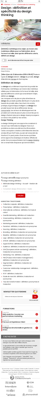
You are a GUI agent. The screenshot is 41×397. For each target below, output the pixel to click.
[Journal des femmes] (10, 382)
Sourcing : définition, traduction (14, 229)
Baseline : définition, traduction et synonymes (19, 235)
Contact (36, 368)
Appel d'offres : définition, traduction (16, 243)
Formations (8, 309)
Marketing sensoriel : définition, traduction (18, 223)
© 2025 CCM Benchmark (25, 374)
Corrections (25, 372)
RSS (20, 372)
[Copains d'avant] (10, 390)
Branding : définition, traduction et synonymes (19, 232)
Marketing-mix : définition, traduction (16, 255)
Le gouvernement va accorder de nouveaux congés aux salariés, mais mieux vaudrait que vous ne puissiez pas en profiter (20, 347)
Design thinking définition (12, 180)
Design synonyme (21, 178)
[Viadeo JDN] (30, 390)
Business (7, 4)
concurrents (5, 110)
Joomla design (8, 194)
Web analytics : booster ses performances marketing (13, 314)
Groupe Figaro (13, 374)
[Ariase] (10, 395)
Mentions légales (34, 372)
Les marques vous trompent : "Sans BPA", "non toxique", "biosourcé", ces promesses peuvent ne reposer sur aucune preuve (19, 358)
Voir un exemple (33, 300)
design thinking (33, 140)
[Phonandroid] (30, 394)
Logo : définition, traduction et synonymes (18, 238)
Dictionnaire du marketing (26, 4)
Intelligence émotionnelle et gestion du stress (17, 328)
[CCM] (30, 382)
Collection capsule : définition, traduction (18, 204)
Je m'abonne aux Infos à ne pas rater (20, 60)
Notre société (24, 368)
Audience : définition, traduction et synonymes (20, 246)
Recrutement (7, 370)
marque (13, 79)
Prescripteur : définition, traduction (15, 207)
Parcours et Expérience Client (13, 321)
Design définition (9, 178)
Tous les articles (12, 372)
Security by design (9, 192)
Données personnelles (18, 370)
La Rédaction (5, 43)
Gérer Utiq (4, 372)
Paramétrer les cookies (31, 370)
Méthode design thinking (12, 183)
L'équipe (17, 368)
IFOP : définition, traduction (12, 273)
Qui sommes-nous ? (8, 368)
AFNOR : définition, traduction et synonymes (19, 241)
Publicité (31, 368)
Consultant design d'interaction (14, 189)
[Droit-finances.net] (30, 386)
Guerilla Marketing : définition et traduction (18, 215)
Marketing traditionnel (11, 201)
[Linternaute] (10, 387)
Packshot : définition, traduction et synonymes (20, 226)
